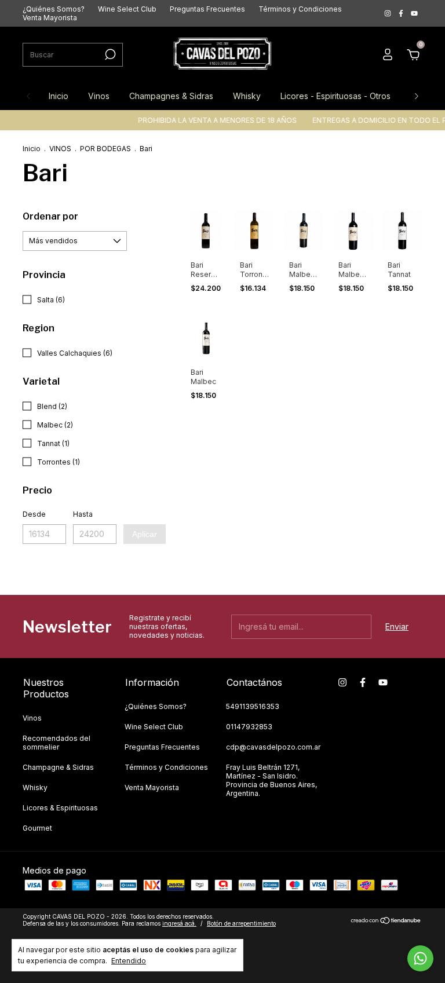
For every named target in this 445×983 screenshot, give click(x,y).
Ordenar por (50, 216)
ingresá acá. (179, 923)
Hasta (83, 514)
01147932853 (249, 726)
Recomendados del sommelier (56, 742)
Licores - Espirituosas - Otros (335, 96)
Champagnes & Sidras (171, 96)
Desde (34, 514)
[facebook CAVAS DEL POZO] (401, 13)
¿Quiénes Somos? (54, 9)
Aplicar (144, 534)
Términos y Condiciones (300, 9)
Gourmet (37, 828)
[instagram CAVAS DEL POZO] (388, 13)
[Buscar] (109, 54)
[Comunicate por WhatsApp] (420, 958)
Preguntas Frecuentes (207, 9)
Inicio (58, 96)
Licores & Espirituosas (60, 807)
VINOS (60, 148)
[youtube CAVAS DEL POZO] (414, 13)
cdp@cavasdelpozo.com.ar (273, 747)
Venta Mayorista (50, 17)
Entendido (128, 960)
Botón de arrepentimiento (241, 923)
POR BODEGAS (105, 148)
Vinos (99, 96)
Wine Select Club (127, 9)
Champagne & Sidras (58, 767)
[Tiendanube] (386, 921)
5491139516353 (252, 706)
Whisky (247, 96)
